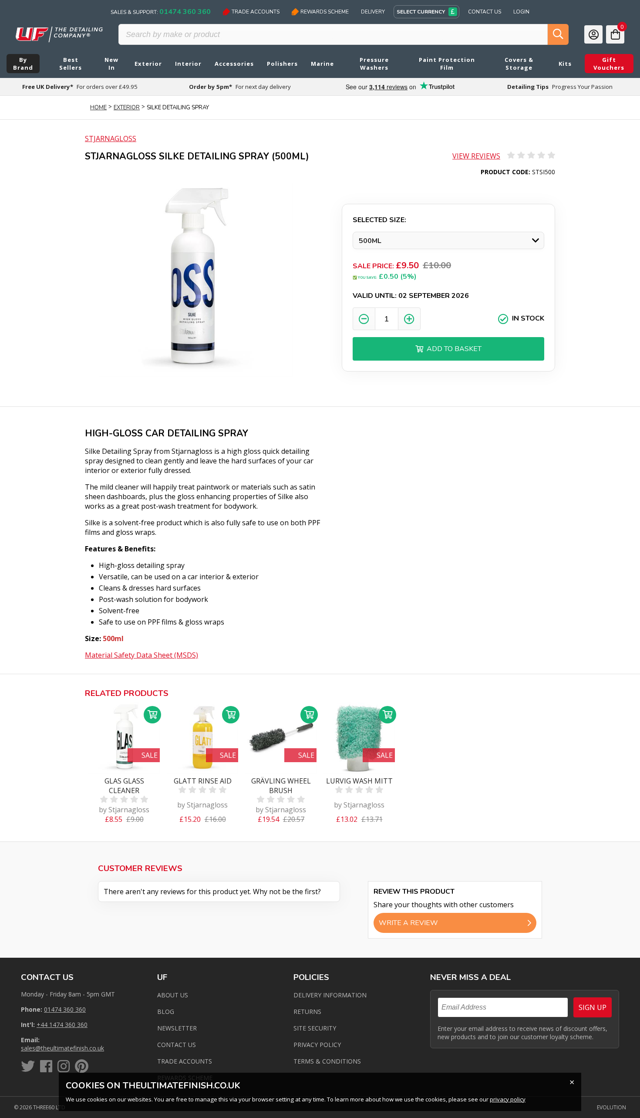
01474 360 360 (65, 1009)
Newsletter (177, 1028)
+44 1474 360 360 (62, 1024)
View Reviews (476, 156)
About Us (172, 995)
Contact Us (484, 11)
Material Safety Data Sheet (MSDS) (141, 655)
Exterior (127, 107)
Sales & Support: (161, 12)
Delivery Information (330, 995)
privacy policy (507, 1099)
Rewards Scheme (324, 11)
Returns (307, 1011)
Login (521, 11)
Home (98, 107)
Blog (165, 1011)
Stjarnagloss (110, 138)
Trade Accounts (256, 11)
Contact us (176, 1044)
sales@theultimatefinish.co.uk (62, 1048)
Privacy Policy (317, 1044)
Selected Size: (379, 220)
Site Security (314, 1028)
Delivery (373, 11)
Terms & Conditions (327, 1061)
